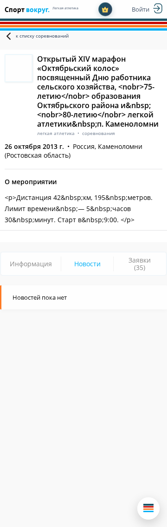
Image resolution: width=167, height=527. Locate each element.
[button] (148, 508)
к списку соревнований (42, 35)
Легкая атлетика (65, 8)
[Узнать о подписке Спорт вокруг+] (105, 9)
